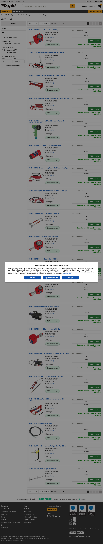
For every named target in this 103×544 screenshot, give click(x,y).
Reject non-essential (51, 278)
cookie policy (67, 274)
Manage (70, 278)
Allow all (33, 278)
